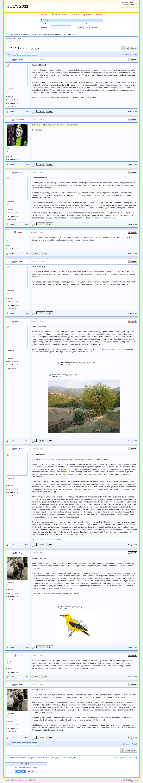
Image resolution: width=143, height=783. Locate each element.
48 (133, 676)
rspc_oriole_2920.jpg (76, 607)
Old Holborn (19, 119)
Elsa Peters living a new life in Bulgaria (21, 34)
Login (100, 14)
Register (88, 14)
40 (133, 111)
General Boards (42, 34)
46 (133, 545)
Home (45, 14)
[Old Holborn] (34, 165)
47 (133, 647)
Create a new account (92, 24)
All (35, 54)
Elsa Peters (19, 60)
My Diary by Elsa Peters (58, 34)
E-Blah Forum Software (17, 780)
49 (133, 738)
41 (133, 164)
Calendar (63, 14)
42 (133, 224)
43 (133, 253)
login (128, 4)
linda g (19, 655)
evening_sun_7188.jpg (69, 375)
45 (133, 441)
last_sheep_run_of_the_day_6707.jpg (82, 362)
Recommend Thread (130, 54)
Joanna (19, 232)
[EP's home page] (34, 112)
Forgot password (91, 27)
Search (76, 14)
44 (133, 313)
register (134, 4)
